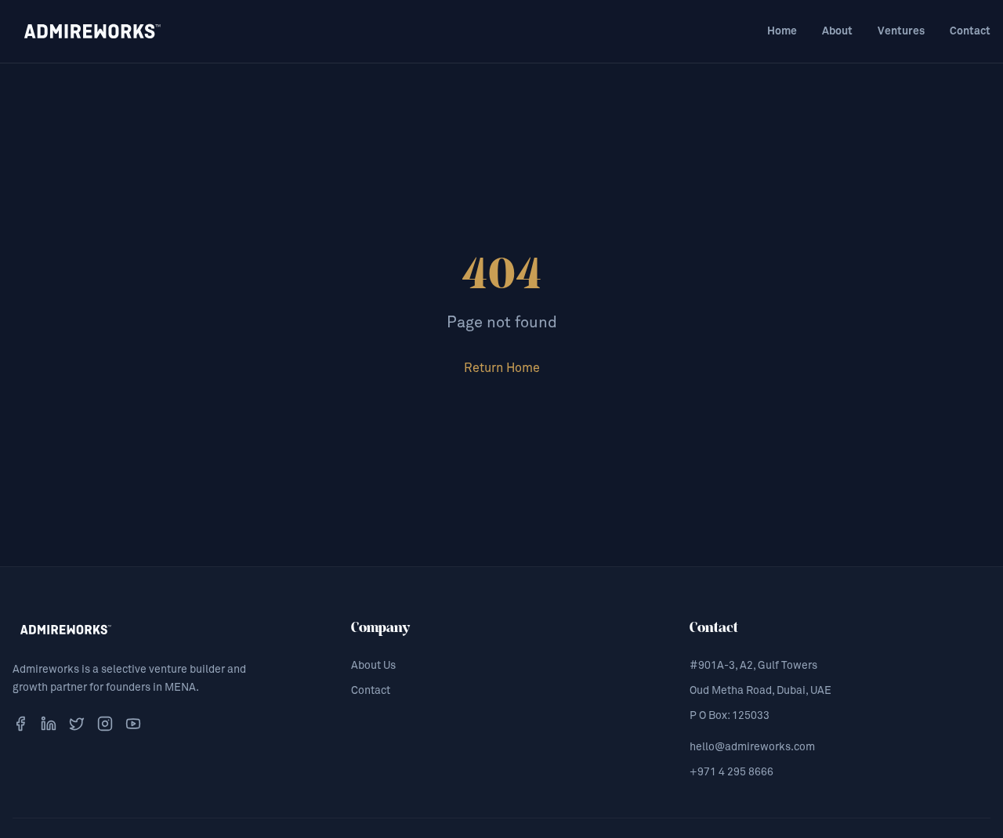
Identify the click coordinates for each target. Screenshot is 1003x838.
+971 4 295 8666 (731, 772)
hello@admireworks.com (752, 747)
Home (782, 31)
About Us (373, 665)
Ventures (901, 31)
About (837, 31)
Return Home (502, 368)
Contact (970, 31)
